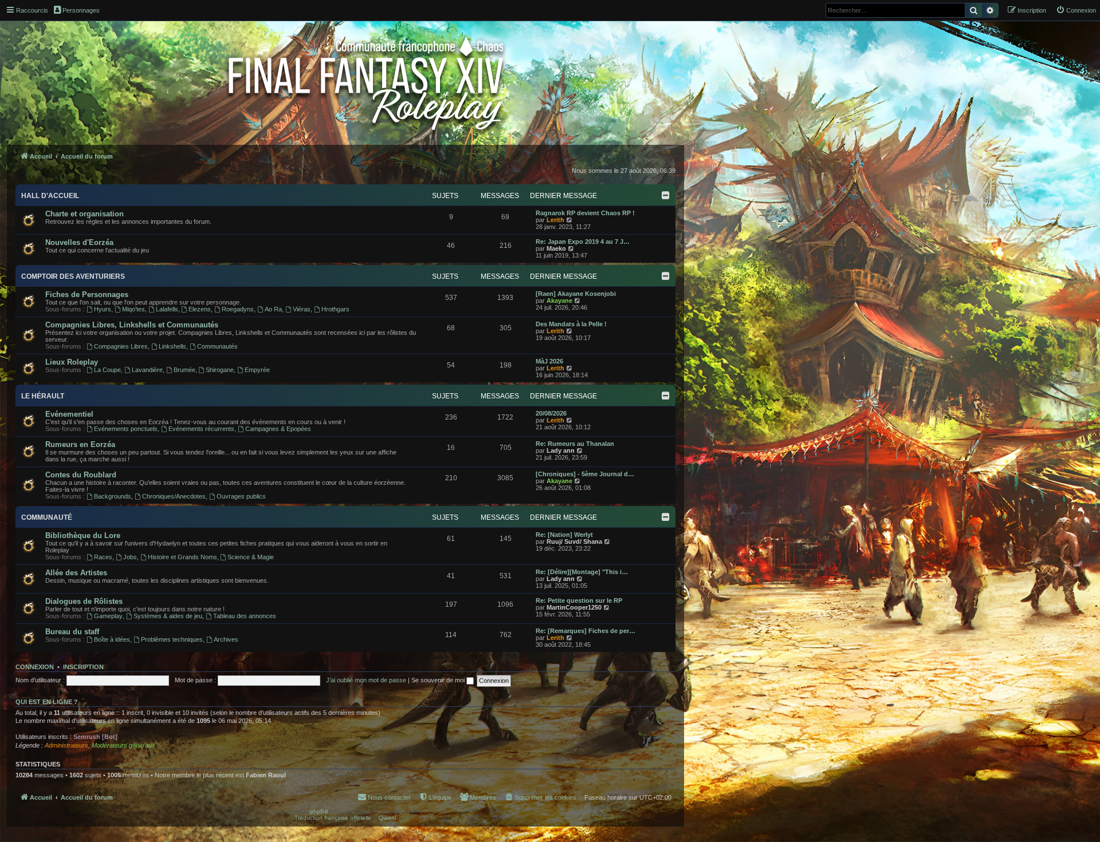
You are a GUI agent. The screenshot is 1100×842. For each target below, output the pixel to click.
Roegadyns (238, 309)
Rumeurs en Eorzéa (80, 444)
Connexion (34, 666)
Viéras (302, 309)
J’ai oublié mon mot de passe (366, 680)
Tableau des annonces (244, 615)
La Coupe (107, 369)
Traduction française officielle (332, 818)
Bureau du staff (72, 631)
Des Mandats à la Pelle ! (571, 324)
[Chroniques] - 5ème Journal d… (585, 474)
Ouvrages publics (241, 496)
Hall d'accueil (50, 196)
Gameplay (108, 615)
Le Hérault (42, 396)
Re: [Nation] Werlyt (564, 534)
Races (103, 557)
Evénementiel (69, 414)
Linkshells (172, 346)
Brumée (184, 369)
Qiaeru (387, 818)
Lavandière (147, 369)
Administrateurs (66, 745)
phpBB (319, 811)
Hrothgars (335, 309)
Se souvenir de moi (438, 680)
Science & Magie (250, 557)
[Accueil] (367, 81)
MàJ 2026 (549, 361)
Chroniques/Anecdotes (174, 496)
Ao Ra (273, 309)
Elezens (199, 309)
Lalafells (167, 309)
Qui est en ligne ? (46, 701)
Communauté (46, 517)
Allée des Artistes (76, 572)
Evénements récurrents (201, 428)
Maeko (556, 248)
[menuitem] (1076, 10)
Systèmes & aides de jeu (167, 615)
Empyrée (257, 369)
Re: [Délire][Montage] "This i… (582, 571)
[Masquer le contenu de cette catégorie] (666, 195)
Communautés (217, 346)
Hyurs (102, 309)
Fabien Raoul (266, 775)
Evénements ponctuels (126, 428)
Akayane (559, 300)
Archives (226, 639)
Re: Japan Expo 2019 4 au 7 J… (583, 241)
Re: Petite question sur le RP (579, 600)
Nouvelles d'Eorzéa (79, 242)
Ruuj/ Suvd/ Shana (574, 541)
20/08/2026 (551, 413)
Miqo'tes (133, 309)
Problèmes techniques (172, 639)
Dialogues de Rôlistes (84, 601)
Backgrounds (112, 496)
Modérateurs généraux (123, 745)
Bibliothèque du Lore (82, 535)
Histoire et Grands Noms (182, 557)
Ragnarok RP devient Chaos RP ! (585, 212)
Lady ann (561, 450)
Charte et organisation (84, 213)
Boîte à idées (112, 639)
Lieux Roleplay (71, 362)
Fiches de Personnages (86, 294)
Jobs (130, 557)
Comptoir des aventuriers (73, 276)
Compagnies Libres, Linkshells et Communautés (131, 325)
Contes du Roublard (80, 475)
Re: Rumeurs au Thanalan (575, 443)
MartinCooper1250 (574, 607)
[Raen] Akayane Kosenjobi (576, 293)
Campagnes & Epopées (278, 428)
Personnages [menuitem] (81, 10)
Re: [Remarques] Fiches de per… (585, 630)
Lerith (555, 219)
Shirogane (220, 369)
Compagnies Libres (121, 346)
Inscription (83, 666)
